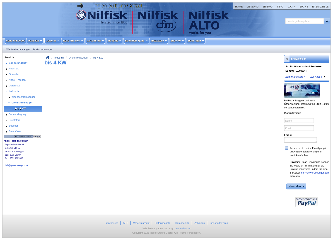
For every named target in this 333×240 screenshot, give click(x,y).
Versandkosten (183, 228)
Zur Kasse (316, 76)
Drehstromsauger (78, 57)
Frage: (288, 135)
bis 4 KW (98, 57)
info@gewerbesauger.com (315, 172)
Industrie (59, 57)
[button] (327, 21)
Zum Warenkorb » (295, 76)
